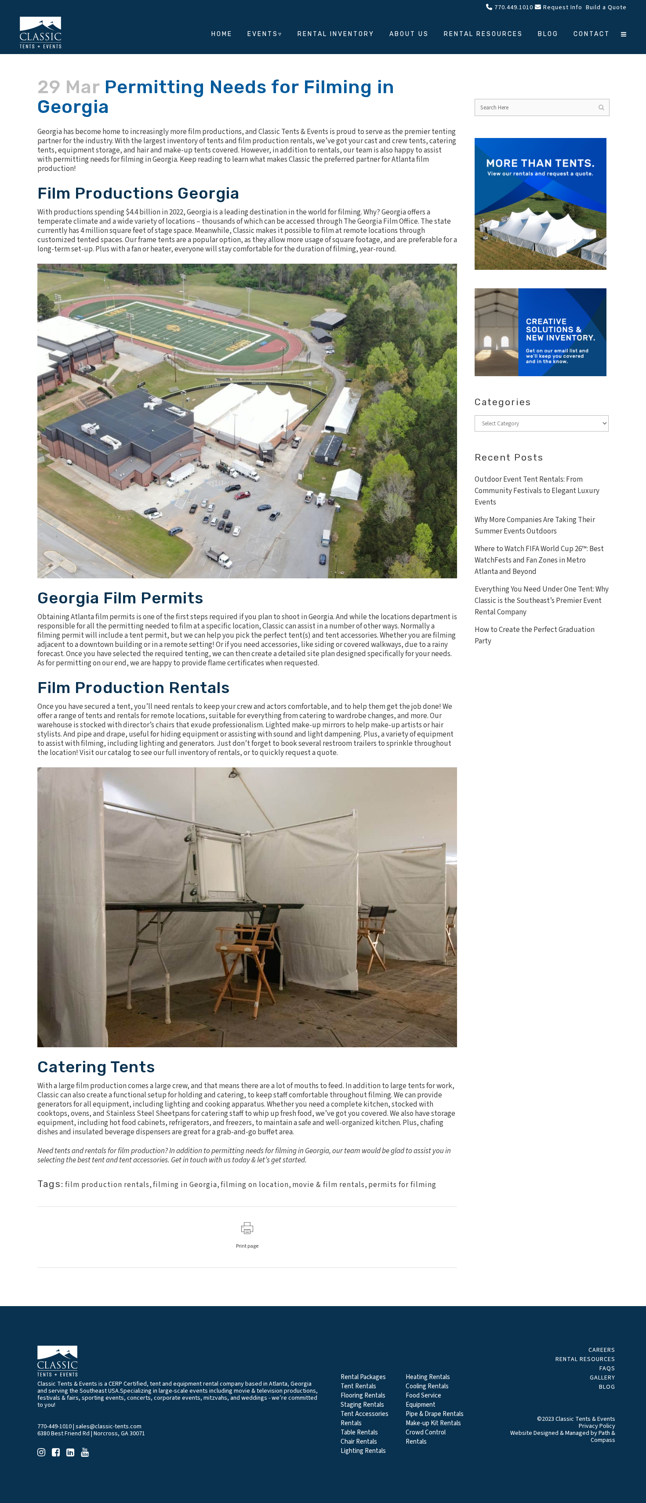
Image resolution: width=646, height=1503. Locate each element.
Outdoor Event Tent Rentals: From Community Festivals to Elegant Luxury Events (537, 491)
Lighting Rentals (363, 1451)
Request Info (561, 7)
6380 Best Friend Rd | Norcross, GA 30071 (91, 1433)
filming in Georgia (185, 1185)
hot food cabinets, (138, 1123)
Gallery (602, 1377)
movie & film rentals (328, 1185)
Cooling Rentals (427, 1386)
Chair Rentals (359, 1441)
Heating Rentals (428, 1377)
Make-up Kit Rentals (433, 1423)
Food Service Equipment (423, 1400)
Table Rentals (359, 1432)
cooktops (52, 1113)
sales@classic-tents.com (109, 1426)
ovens (80, 1113)
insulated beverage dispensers (122, 1132)
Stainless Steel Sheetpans (148, 1113)
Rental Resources (585, 1359)
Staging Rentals (362, 1404)
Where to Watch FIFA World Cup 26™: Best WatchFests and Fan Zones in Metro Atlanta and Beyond (539, 560)
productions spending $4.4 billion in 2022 (118, 212)
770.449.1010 (513, 7)
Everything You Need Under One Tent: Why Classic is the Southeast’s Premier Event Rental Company (542, 600)
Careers (601, 1350)
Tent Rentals (358, 1386)
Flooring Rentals (363, 1395)
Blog (607, 1387)
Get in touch (189, 1160)
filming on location (255, 1185)
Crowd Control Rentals (426, 1437)
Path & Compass (603, 1437)
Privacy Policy (597, 1426)
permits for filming (402, 1185)
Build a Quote (605, 7)
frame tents (156, 240)
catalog (119, 753)
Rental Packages (363, 1377)
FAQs (607, 1368)
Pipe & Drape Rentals (435, 1414)
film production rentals (107, 1185)
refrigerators (189, 1123)
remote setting (188, 644)
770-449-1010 (54, 1426)
